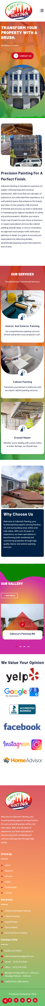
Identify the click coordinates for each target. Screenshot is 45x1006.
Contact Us (25, 56)
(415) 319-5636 (16, 962)
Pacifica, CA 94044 (12, 951)
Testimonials (11, 887)
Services (9, 876)
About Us (9, 871)
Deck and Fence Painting (16, 933)
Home (7, 865)
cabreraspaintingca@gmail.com (19, 956)
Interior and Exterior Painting (17, 911)
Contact (8, 893)
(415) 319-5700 (15, 967)
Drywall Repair (11, 922)
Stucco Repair (11, 927)
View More (10, 595)
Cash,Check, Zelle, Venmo (17, 981)
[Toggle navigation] (42, 10)
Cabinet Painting (12, 916)
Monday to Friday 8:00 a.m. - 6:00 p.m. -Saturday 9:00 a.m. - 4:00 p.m (22, 974)
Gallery (8, 882)
